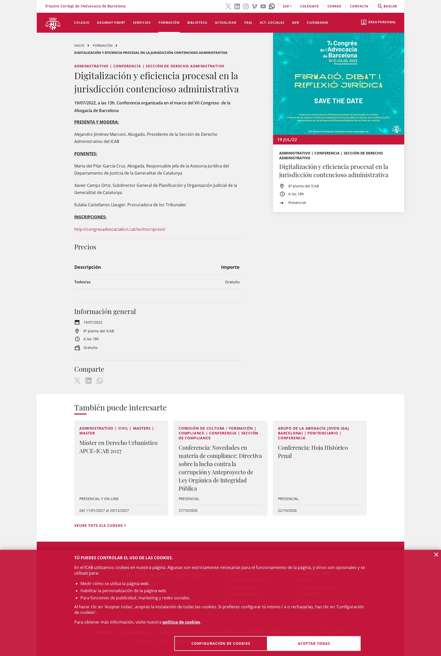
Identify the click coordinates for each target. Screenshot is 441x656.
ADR (295, 22)
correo (334, 6)
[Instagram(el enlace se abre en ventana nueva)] (246, 6)
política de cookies (181, 622)
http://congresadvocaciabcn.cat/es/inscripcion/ (119, 229)
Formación (169, 22)
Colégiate (309, 6)
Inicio (79, 45)
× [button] (436, 554)
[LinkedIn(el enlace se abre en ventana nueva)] (237, 6)
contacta (359, 6)
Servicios (142, 22)
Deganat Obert (111, 22)
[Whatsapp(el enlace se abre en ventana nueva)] (272, 6)
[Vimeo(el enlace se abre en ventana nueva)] (254, 6)
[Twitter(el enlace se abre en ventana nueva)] (228, 6)
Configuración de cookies (220, 643)
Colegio (81, 22)
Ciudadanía (317, 22)
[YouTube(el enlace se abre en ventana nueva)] (263, 6)
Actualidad (226, 22)
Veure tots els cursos (98, 525)
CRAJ (248, 22)
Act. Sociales (272, 22)
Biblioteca (197, 22)
